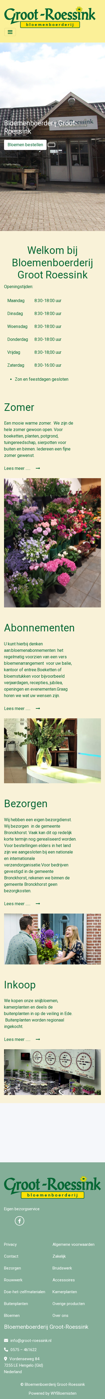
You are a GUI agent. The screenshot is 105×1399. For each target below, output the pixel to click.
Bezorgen (12, 1268)
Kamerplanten (64, 1291)
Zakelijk (59, 1256)
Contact (11, 1256)
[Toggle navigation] (10, 32)
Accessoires (63, 1280)
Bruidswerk (62, 1268)
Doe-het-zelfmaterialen (24, 1291)
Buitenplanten (16, 1303)
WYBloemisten (63, 1393)
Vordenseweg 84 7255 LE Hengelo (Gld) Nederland (23, 1365)
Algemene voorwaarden (73, 1244)
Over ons (60, 1315)
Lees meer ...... (18, 468)
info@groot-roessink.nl (30, 1340)
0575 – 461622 (23, 1349)
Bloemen (12, 1315)
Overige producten (68, 1303)
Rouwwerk (13, 1280)
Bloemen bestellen (25, 144)
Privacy (10, 1244)
